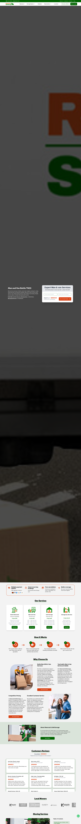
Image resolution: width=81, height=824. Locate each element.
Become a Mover (65, 3)
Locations (56, 3)
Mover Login (73, 3)
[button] (22, 4)
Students (40, 3)
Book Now (49, 627)
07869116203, (31, 296)
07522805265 (20, 298)
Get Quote (15, 627)
